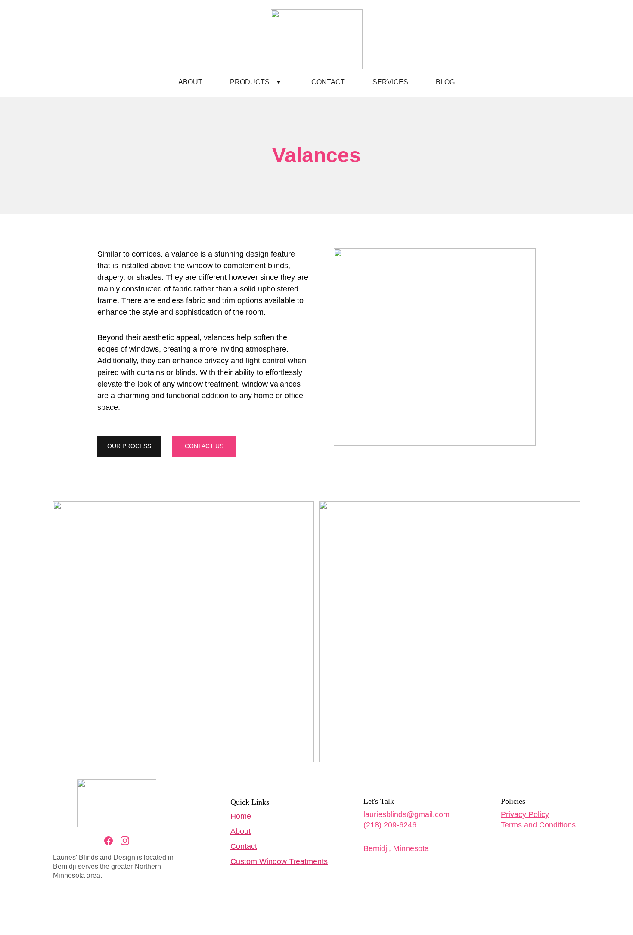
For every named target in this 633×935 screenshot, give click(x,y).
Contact (243, 846)
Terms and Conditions (538, 824)
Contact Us (204, 446)
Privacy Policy (525, 814)
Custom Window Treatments (279, 861)
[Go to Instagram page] (125, 840)
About (240, 831)
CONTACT (328, 82)
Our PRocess (129, 446)
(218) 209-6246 (389, 824)
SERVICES (390, 82)
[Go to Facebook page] (108, 840)
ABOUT (190, 82)
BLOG (445, 82)
